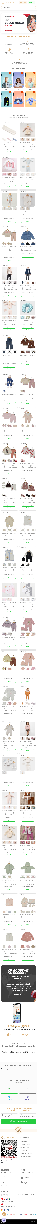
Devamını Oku (17, 994)
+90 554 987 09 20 (8, 1201)
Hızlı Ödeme (5, 1186)
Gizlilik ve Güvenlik (26, 1153)
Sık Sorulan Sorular (26, 1156)
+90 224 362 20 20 (8, 1206)
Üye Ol (9, 152)
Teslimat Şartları (25, 1144)
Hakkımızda (24, 1141)
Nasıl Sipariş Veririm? (8, 1177)
